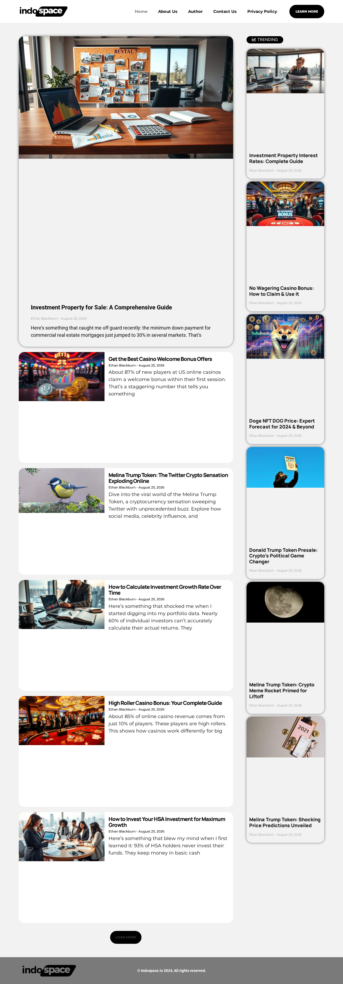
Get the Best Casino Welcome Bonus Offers (160, 358)
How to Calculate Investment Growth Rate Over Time (165, 589)
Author (195, 11)
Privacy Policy (262, 11)
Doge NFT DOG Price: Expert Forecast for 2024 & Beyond (282, 423)
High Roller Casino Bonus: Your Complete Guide (165, 702)
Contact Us (225, 11)
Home (141, 11)
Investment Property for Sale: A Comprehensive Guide (101, 307)
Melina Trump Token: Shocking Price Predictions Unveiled (284, 822)
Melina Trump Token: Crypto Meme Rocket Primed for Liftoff (281, 690)
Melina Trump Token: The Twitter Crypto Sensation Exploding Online (168, 477)
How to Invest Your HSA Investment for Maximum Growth (167, 821)
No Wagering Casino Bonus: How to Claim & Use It (281, 291)
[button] (125, 937)
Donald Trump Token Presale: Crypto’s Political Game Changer (283, 556)
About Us (167, 11)
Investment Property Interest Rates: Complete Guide (283, 158)
